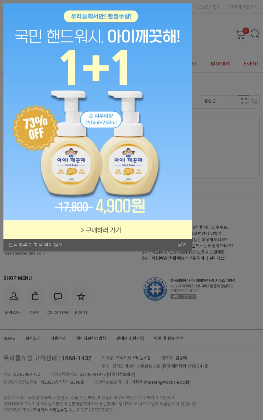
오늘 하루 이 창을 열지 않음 (36, 245)
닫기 (182, 245)
